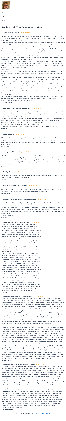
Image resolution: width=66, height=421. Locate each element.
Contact (4, 24)
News (3, 20)
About (3, 16)
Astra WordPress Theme (42, 413)
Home (3, 12)
